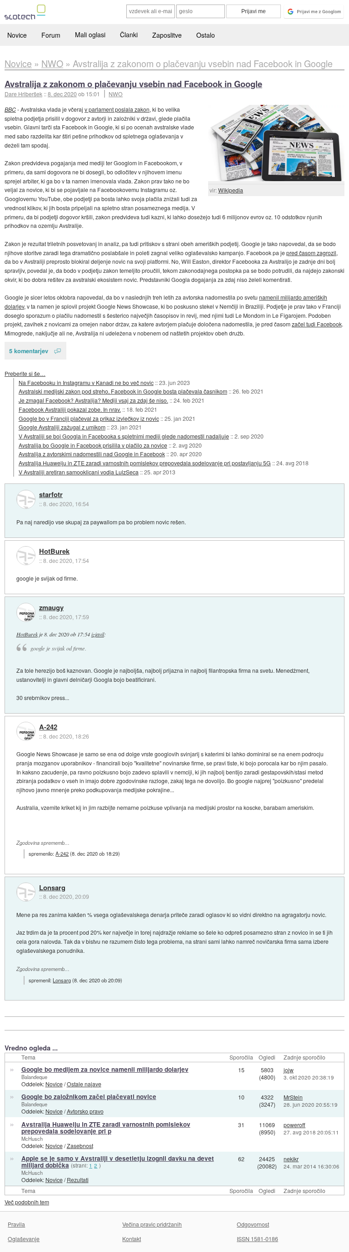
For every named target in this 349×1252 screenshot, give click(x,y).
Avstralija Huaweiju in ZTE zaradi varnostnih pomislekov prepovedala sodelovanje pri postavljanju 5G (145, 463)
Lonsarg (52, 887)
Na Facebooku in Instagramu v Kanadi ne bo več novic (86, 382)
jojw (289, 1070)
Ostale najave (84, 1084)
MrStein (293, 1097)
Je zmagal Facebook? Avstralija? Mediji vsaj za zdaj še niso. (93, 400)
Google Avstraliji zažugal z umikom (62, 427)
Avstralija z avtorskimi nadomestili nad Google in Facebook (92, 454)
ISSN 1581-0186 (257, 1238)
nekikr (291, 1159)
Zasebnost (80, 1145)
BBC (10, 109)
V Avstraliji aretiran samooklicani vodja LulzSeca (79, 472)
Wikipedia (230, 190)
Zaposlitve (167, 34)
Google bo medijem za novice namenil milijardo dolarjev (105, 1069)
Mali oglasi (90, 34)
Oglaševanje (24, 1238)
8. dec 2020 (62, 94)
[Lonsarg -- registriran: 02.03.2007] (25, 892)
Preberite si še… (25, 373)
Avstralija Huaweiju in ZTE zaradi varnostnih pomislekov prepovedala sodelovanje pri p (105, 1127)
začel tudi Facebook (317, 324)
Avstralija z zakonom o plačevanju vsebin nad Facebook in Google (133, 84)
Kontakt (131, 1238)
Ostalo (205, 34)
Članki (129, 34)
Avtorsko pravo (85, 1111)
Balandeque (34, 1076)
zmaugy (51, 607)
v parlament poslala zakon (117, 109)
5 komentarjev (28, 350)
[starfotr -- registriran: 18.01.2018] (25, 499)
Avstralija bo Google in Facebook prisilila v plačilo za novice (93, 445)
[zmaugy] (25, 612)
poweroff (294, 1125)
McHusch (32, 1138)
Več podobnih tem (27, 1202)
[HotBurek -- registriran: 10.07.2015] (25, 555)
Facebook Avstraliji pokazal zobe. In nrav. (70, 409)
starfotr (51, 494)
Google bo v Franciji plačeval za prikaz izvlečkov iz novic (89, 418)
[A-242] (25, 731)
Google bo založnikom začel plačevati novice (88, 1096)
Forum (50, 34)
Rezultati (78, 1179)
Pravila (16, 1224)
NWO (116, 94)
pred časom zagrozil (311, 252)
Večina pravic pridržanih (152, 1224)
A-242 (48, 727)
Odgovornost (253, 1224)
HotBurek (54, 551)
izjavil (97, 634)
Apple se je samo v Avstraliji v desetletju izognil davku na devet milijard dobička (117, 1161)
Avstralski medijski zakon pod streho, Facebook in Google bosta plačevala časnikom (123, 391)
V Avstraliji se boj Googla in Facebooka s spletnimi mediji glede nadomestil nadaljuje (124, 436)
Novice (17, 34)
